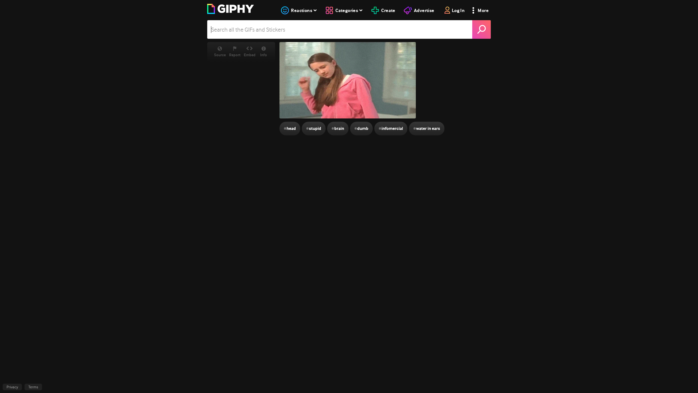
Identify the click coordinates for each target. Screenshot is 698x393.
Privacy (12, 387)
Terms (33, 387)
